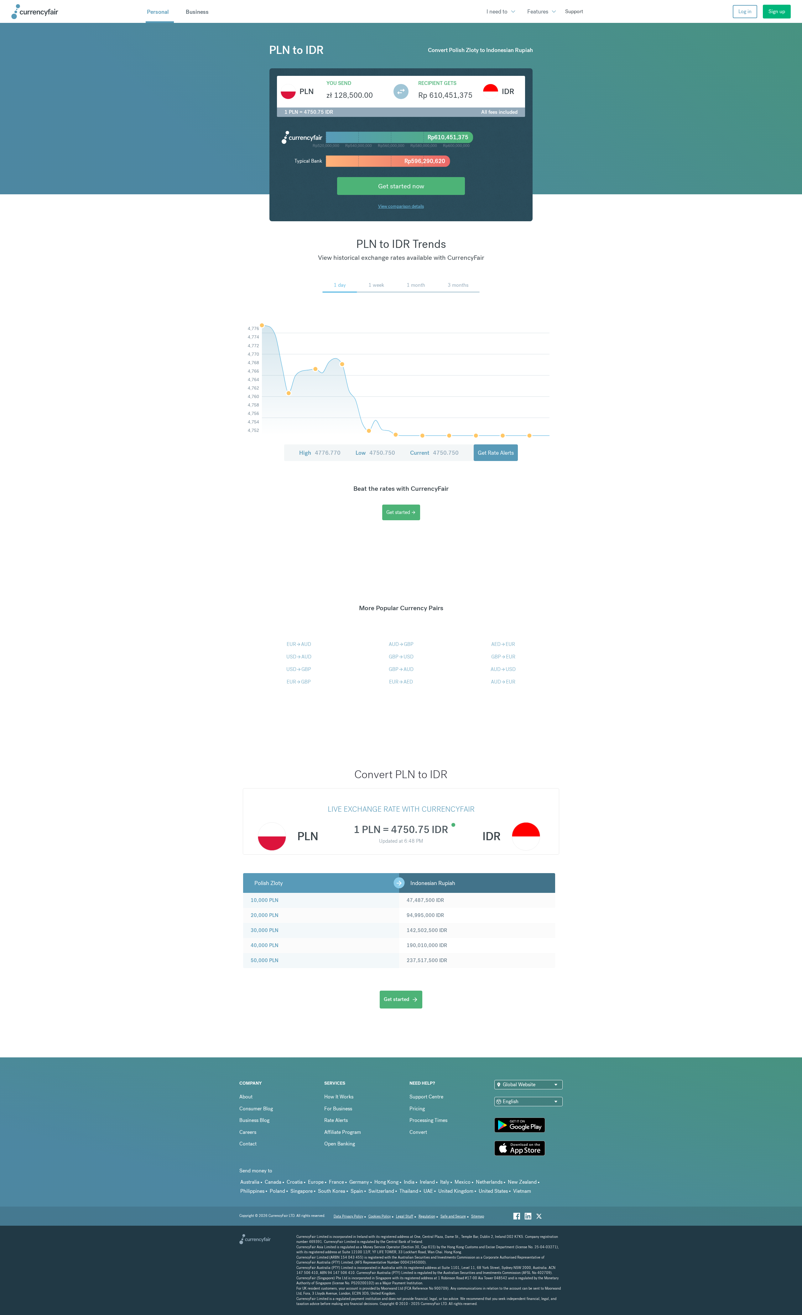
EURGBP (299, 681)
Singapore (301, 1191)
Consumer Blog (256, 1108)
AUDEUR (503, 681)
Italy (444, 1182)
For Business (338, 1108)
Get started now (401, 186)
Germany (359, 1182)
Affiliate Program (342, 1132)
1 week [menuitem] (376, 285)
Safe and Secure (453, 1216)
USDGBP (298, 669)
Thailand (408, 1191)
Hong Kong (386, 1182)
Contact (248, 1143)
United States (493, 1191)
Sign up (776, 11)
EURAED (401, 681)
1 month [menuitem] (416, 285)
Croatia (295, 1182)
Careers (247, 1132)
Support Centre (426, 1096)
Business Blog (254, 1120)
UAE (428, 1191)
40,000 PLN (265, 945)
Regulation (427, 1216)
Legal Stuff (404, 1216)
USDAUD (298, 656)
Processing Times (428, 1120)
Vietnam (522, 1191)
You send (338, 83)
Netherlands (489, 1182)
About (246, 1096)
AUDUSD (503, 669)
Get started (401, 512)
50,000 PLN (265, 960)
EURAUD (299, 644)
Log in (745, 11)
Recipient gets (437, 83)
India (409, 1182)
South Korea (331, 1191)
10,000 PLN (265, 900)
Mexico (463, 1182)
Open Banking (339, 1143)
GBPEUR (503, 656)
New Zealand (522, 1182)
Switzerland (381, 1191)
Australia (249, 1182)
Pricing (417, 1108)
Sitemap (477, 1216)
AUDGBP (401, 644)
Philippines (252, 1191)
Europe (316, 1182)
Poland (277, 1191)
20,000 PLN (265, 915)
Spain (357, 1191)
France (336, 1182)
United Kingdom (455, 1191)
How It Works (338, 1096)
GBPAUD (401, 669)
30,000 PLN (265, 930)
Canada (273, 1182)
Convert (418, 1132)
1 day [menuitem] (340, 285)
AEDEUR (503, 644)
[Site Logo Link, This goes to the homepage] (76, 11)
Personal (158, 11)
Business (197, 11)
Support (574, 11)
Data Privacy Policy (348, 1216)
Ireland (427, 1182)
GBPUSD (401, 656)
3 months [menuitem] (458, 285)
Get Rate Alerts (496, 452)
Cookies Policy (379, 1216)
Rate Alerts (336, 1120)
